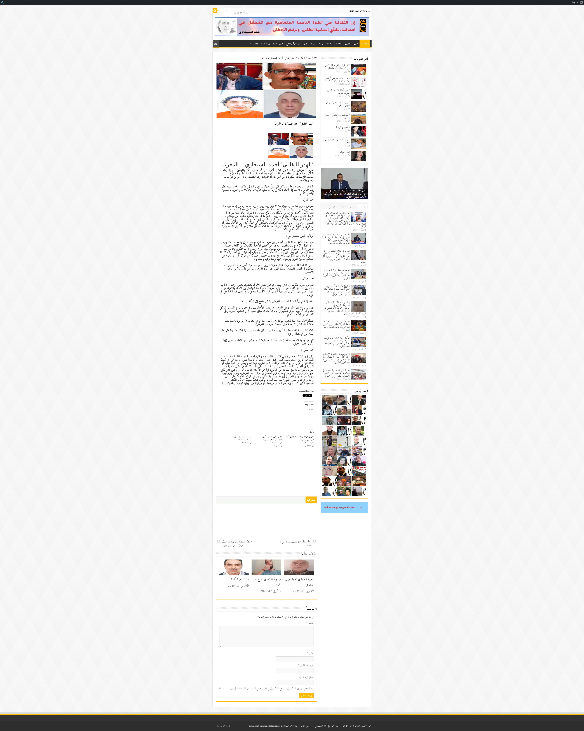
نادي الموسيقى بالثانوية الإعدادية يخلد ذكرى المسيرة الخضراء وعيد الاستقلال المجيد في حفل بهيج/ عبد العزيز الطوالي (336, 358)
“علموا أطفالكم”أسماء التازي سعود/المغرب (338, 91)
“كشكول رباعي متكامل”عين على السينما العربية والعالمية (337, 67)
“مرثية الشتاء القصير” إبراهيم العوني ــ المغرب (338, 104)
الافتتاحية (364, 44)
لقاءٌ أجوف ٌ (344, 152)
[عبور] (292, 26)
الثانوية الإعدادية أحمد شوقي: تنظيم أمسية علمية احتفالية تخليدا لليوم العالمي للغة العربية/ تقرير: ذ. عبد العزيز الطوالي (336, 290)
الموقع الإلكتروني (306, 677)
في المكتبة (266, 44)
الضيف (347, 44)
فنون (305, 44)
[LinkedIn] (238, 12)
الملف (356, 44)
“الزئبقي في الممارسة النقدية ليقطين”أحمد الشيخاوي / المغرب (300, 438)
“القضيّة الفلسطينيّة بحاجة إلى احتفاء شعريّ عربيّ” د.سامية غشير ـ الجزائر (237, 542)
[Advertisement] (266, 473)
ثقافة (339, 44)
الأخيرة (362, 207)
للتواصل (255, 44)
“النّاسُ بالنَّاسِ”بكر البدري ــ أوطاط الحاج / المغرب (295, 542)
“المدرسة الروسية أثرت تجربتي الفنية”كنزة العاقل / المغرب (272, 438)
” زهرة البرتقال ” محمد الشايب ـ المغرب (336, 141)
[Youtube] (235, 12)
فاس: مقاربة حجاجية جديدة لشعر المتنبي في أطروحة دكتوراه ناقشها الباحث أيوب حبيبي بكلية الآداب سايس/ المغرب (336, 239)
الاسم (310, 653)
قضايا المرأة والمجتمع (293, 44)
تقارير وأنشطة (278, 44)
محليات (313, 44)
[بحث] (215, 10)
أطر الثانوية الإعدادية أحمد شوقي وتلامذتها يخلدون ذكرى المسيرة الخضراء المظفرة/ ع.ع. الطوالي (336, 373)
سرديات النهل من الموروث (242, 437)
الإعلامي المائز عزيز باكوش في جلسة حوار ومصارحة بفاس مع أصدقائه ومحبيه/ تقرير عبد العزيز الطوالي (336, 274)
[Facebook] (244, 12)
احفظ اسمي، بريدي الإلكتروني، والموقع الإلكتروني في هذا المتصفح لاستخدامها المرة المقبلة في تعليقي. (271, 688)
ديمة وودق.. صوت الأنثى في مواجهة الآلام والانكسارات (337, 79)
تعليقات (342, 207)
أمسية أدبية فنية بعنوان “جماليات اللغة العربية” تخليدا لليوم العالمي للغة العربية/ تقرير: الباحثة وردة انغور (336, 325)
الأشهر (352, 207)
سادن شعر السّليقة (240, 579)
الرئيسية (310, 58)
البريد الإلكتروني (306, 665)
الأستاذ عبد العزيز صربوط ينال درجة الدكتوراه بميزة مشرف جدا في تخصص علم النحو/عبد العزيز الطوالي (336, 342)
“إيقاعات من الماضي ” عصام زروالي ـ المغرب (337, 116)
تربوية (321, 44)
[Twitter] (241, 12)
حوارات (330, 44)
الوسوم (332, 207)
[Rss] (246, 12)
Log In (575, 2)
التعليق (310, 623)
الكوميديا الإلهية (343, 127)
